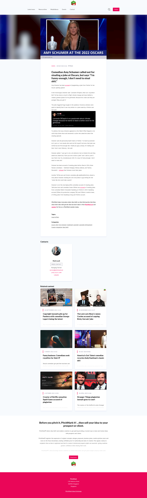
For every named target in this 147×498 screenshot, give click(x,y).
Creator (53, 227)
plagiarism (59, 227)
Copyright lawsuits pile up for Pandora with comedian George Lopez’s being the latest (56, 316)
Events (64, 9)
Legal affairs (55, 217)
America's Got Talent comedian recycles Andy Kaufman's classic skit (90, 358)
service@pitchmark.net (56, 270)
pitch (57, 225)
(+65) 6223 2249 (56, 272)
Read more (73, 457)
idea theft (65, 227)
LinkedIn (56, 275)
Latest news (31, 9)
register (53, 207)
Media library (54, 9)
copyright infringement (85, 225)
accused (67, 85)
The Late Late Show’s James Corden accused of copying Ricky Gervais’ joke (88, 316)
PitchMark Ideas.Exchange (73, 491)
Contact (72, 9)
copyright (76, 225)
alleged (61, 170)
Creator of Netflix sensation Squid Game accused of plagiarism (55, 399)
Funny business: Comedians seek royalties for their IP (56, 356)
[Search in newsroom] (109, 9)
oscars (53, 225)
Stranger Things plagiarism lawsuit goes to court (88, 398)
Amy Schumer (63, 225)
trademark (70, 225)
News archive (43, 9)
